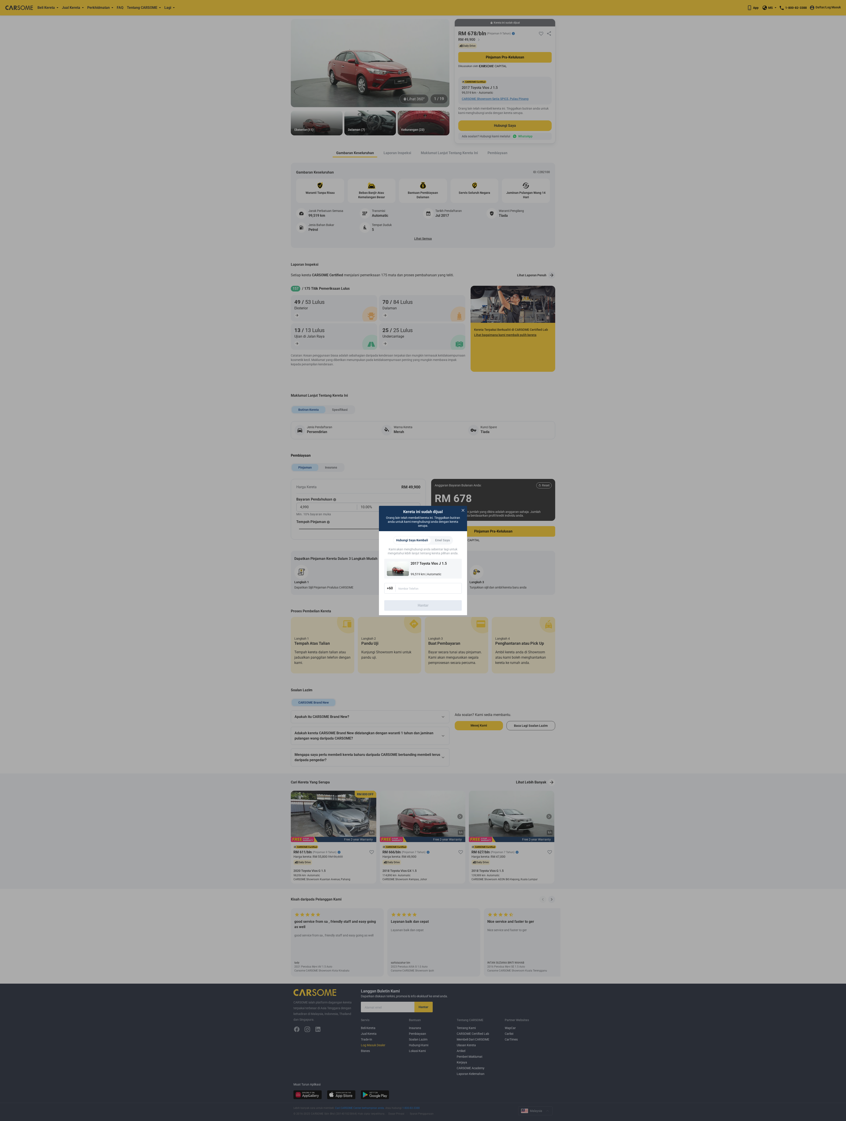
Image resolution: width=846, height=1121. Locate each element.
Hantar (423, 605)
